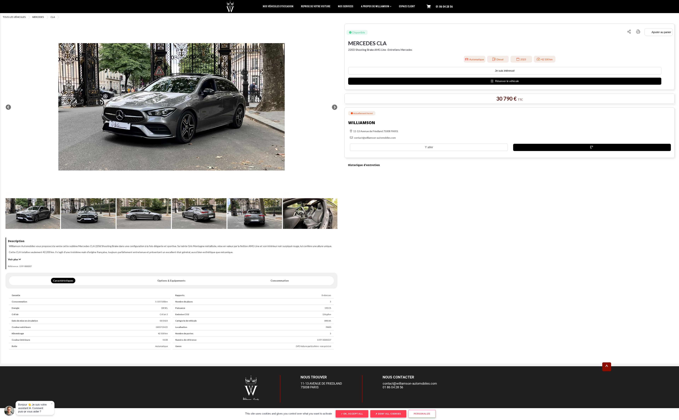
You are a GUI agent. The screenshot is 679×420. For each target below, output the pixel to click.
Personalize (422, 414)
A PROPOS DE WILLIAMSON (376, 6)
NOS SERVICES (345, 6)
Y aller (429, 147)
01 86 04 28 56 (444, 6)
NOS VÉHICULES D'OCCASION (278, 6)
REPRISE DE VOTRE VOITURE (315, 6)
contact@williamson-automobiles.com (410, 383)
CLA (53, 17)
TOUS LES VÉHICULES (14, 17)
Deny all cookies (389, 414)
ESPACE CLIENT (407, 6)
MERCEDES (38, 17)
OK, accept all (353, 414)
